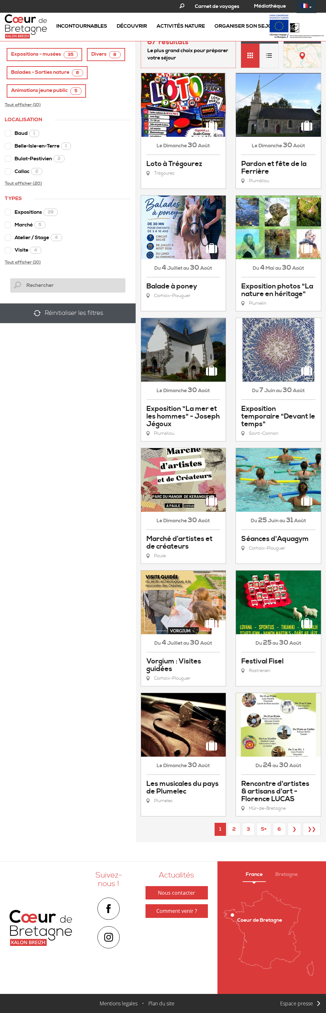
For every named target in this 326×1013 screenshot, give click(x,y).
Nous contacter (176, 892)
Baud (25, 133)
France (254, 874)
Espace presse (296, 1003)
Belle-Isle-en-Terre (41, 146)
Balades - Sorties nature (45, 72)
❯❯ (312, 829)
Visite (26, 250)
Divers (104, 54)
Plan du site (161, 1003)
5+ (263, 829)
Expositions (34, 212)
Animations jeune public (44, 90)
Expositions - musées (42, 54)
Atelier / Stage (36, 237)
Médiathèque (270, 6)
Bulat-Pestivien (37, 159)
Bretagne (286, 874)
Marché (28, 225)
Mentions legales (119, 1003)
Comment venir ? (176, 910)
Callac (26, 171)
